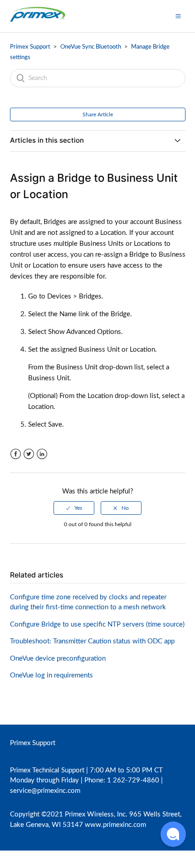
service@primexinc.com (45, 790)
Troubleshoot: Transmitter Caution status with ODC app (92, 641)
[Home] (38, 20)
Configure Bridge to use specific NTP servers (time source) (97, 624)
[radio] (74, 508)
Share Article (98, 114)
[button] (178, 16)
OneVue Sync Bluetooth (91, 47)
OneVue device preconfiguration (58, 658)
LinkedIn (42, 454)
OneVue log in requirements (51, 675)
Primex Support (30, 47)
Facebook (15, 454)
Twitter (28, 454)
